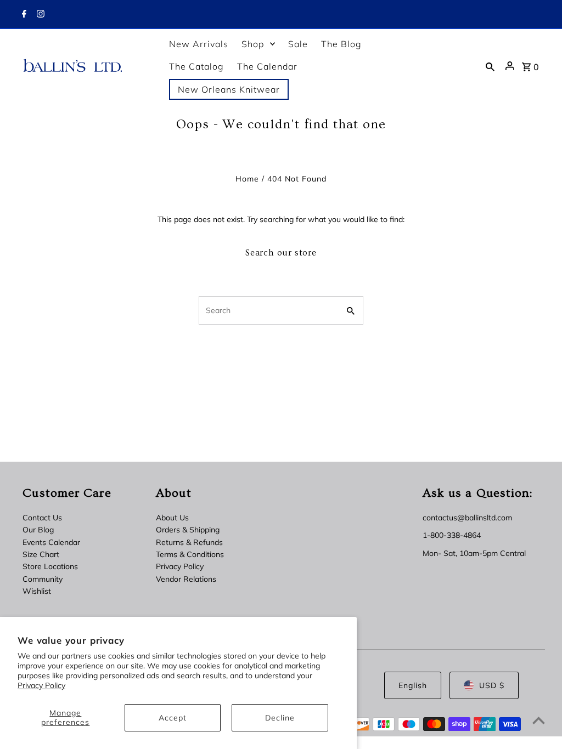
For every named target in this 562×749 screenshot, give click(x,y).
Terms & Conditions (190, 554)
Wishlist (37, 591)
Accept (173, 718)
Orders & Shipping (188, 530)
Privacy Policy (41, 685)
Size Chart (41, 554)
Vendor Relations (186, 579)
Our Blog (38, 530)
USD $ (491, 685)
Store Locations (50, 566)
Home (247, 179)
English (412, 685)
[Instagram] (39, 15)
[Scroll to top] (538, 720)
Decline (280, 718)
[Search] (490, 65)
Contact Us (42, 518)
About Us (172, 518)
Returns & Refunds (189, 542)
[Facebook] (22, 15)
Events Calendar (51, 542)
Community (43, 579)
